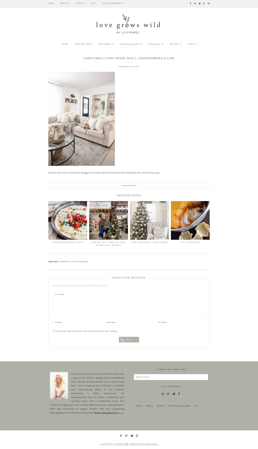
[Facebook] (190, 3)
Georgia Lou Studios (147, 443)
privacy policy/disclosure (179, 406)
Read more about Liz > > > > (109, 413)
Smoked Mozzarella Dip (68, 242)
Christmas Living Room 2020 (73, 262)
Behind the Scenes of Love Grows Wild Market (109, 243)
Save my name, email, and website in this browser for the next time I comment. (86, 331)
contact (139, 406)
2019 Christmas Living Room (149, 242)
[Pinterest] (195, 3)
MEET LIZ (149, 406)
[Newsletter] (199, 3)
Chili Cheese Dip (190, 242)
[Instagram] (204, 3)
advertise (160, 406)
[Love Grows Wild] (129, 23)
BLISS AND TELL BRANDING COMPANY (144, 445)
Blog (196, 406)
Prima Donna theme (126, 443)
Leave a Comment (129, 185)
